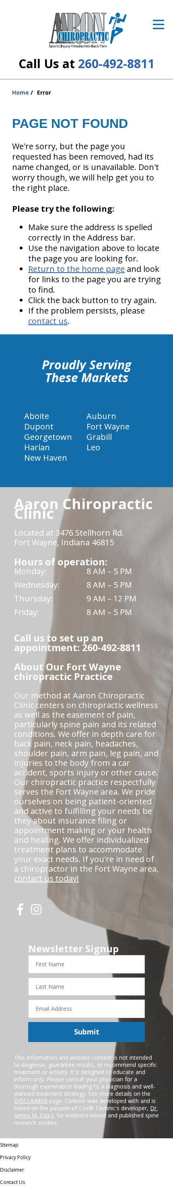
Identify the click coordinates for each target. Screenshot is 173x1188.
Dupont (39, 426)
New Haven (45, 457)
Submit (86, 1031)
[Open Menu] (158, 24)
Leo (93, 447)
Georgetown (48, 436)
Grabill (99, 436)
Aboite (36, 416)
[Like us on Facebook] (20, 912)
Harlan (37, 447)
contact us (48, 321)
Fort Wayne (108, 426)
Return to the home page (76, 268)
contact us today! (46, 878)
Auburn (101, 416)
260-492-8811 (116, 63)
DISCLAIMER (30, 1101)
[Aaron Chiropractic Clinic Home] (86, 30)
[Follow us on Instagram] (36, 912)
